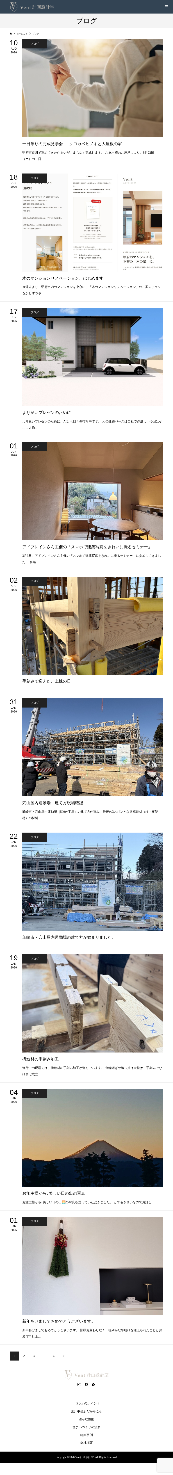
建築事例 (86, 1435)
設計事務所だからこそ (86, 1411)
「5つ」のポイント (86, 1403)
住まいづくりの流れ (86, 1427)
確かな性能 (86, 1419)
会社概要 (86, 1443)
